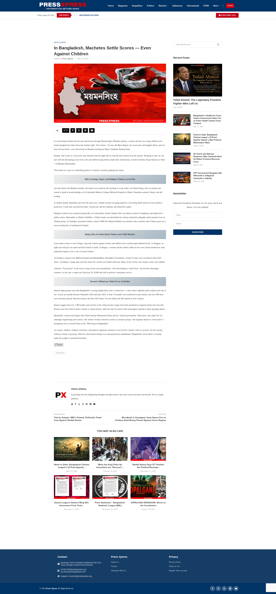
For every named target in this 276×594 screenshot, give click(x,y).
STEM (206, 5)
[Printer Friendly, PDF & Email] (58, 345)
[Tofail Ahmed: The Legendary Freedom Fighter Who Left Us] (197, 80)
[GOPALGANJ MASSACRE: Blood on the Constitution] (148, 487)
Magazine (123, 5)
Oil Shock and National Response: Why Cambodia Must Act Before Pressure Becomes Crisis (207, 158)
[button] (74, 15)
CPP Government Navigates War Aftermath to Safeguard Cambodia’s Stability (207, 175)
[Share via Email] (92, 130)
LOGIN (230, 6)
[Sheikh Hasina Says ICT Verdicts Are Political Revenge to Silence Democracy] (148, 449)
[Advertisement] (138, 25)
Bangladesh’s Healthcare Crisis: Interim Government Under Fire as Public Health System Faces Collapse (207, 119)
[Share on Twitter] (79, 130)
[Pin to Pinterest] (85, 130)
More (215, 5)
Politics (150, 5)
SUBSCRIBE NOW (228, 15)
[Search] (237, 6)
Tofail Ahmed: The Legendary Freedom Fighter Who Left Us (197, 101)
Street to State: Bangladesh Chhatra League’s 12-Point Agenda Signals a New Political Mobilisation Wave (207, 139)
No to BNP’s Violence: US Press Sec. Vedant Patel (99, 15)
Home (111, 5)
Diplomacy (177, 5)
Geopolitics (137, 5)
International (193, 5)
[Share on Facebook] (72, 130)
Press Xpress (68, 59)
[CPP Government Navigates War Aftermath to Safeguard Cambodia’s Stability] (181, 177)
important (60, 353)
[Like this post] (67, 130)
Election (162, 5)
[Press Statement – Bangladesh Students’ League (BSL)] (110, 487)
